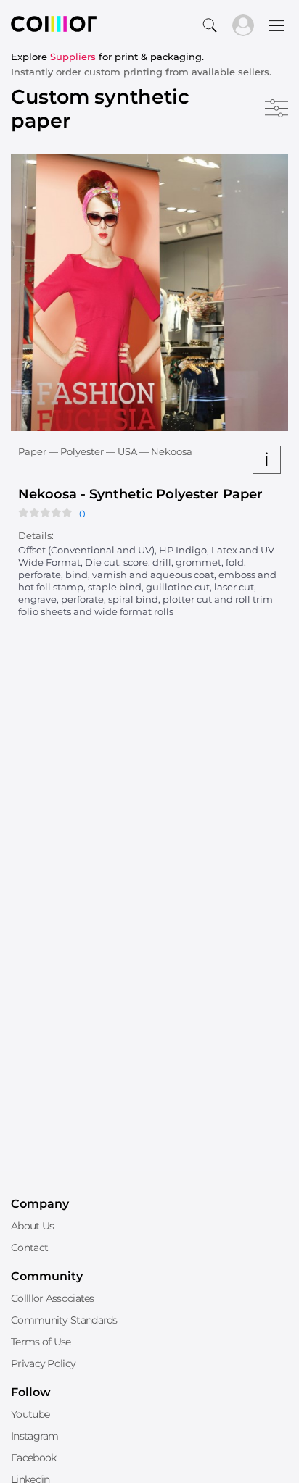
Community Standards (64, 1320)
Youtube (30, 1414)
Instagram (35, 1435)
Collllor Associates (52, 1298)
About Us (32, 1225)
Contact (29, 1247)
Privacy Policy (43, 1363)
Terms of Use (41, 1341)
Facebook (33, 1457)
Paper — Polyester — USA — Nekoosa (105, 451)
